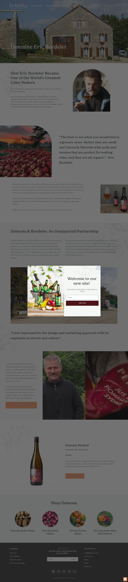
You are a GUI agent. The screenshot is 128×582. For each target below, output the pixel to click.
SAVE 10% (82, 303)
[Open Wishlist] (125, 579)
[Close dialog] (98, 268)
